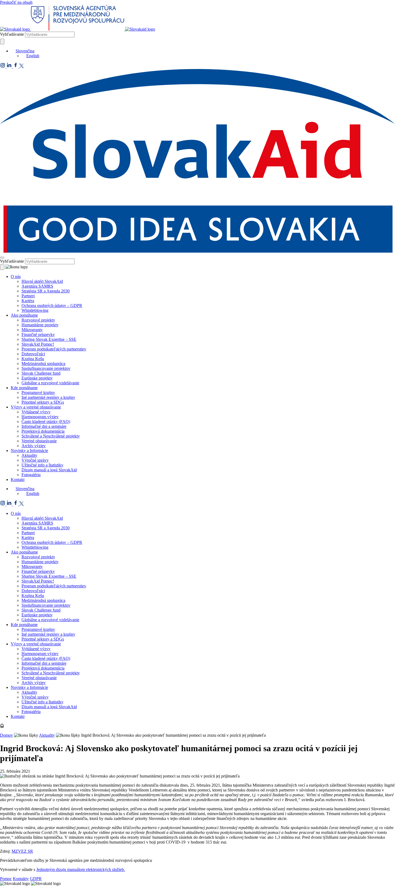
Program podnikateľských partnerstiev (53, 349)
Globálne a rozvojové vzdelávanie (50, 383)
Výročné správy (35, 460)
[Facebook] (16, 66)
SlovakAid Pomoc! (37, 344)
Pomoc (6, 878)
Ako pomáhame (24, 315)
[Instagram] (3, 66)
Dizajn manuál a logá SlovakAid (49, 470)
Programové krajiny (38, 392)
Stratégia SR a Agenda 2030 (45, 291)
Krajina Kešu (32, 358)
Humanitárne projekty (40, 325)
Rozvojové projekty (38, 320)
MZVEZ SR (22, 851)
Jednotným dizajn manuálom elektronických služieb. (80, 869)
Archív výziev (33, 445)
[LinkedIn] (9, 66)
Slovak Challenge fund (40, 373)
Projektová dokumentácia (42, 431)
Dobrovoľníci (33, 354)
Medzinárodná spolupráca (43, 363)
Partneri (28, 296)
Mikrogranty (32, 329)
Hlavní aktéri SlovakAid (42, 281)
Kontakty (21, 878)
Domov (6, 735)
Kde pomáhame (24, 387)
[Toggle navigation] (2, 257)
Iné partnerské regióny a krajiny (48, 397)
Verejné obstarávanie (39, 441)
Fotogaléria (31, 474)
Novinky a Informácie (29, 450)
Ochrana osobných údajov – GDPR (51, 305)
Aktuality (29, 455)
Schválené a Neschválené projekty (50, 436)
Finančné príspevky (38, 334)
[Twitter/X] (21, 66)
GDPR (36, 878)
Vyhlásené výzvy (36, 412)
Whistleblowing (34, 310)
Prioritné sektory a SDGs (42, 402)
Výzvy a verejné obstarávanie (36, 407)
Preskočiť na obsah (16, 2)
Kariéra (27, 300)
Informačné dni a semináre (43, 426)
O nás (16, 276)
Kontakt (17, 479)
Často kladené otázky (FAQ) (45, 421)
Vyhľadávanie (12, 34)
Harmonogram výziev (40, 416)
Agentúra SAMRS (37, 286)
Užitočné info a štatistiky (42, 465)
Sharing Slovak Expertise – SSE (48, 339)
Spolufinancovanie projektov (45, 368)
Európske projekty (37, 378)
